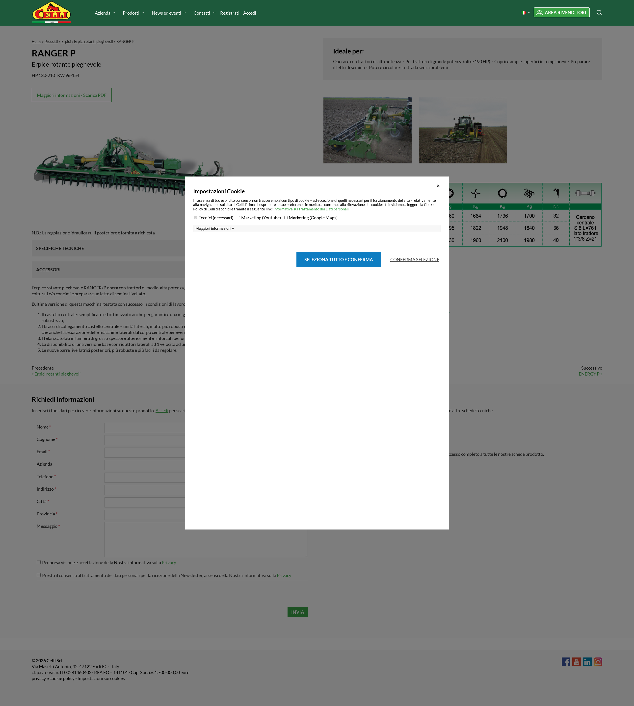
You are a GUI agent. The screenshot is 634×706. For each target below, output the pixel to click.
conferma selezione (414, 259)
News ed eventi (166, 13)
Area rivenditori (565, 12)
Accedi (249, 13)
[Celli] (56, 13)
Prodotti (131, 13)
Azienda (102, 13)
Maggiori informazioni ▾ (214, 228)
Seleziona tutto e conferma (338, 259)
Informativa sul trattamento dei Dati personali (311, 209)
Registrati (229, 13)
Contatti (202, 13)
